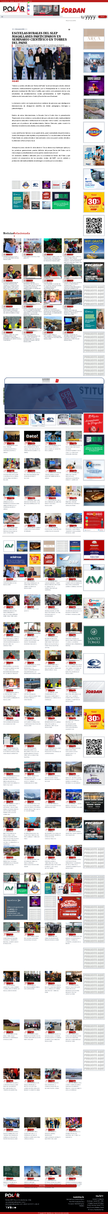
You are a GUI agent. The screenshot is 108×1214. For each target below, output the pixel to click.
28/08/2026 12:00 (32, 746)
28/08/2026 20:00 (10, 280)
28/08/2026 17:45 (10, 332)
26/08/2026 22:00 (11, 1179)
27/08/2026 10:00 (11, 1032)
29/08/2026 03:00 (11, 607)
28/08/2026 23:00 (53, 607)
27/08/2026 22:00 (11, 857)
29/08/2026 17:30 (32, 471)
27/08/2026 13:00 (32, 983)
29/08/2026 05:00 (53, 579)
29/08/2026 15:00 (11, 498)
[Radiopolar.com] (2, 16)
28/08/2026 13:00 (11, 746)
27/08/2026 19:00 (73, 857)
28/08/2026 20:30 (32, 635)
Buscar (103, 16)
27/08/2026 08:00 (53, 1032)
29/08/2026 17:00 (53, 471)
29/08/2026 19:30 (32, 443)
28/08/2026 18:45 (31, 306)
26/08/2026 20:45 (53, 1179)
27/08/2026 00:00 (53, 1130)
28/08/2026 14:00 (73, 718)
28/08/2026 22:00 (51, 254)
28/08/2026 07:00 (73, 774)
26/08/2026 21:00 (32, 1179)
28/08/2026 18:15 (51, 306)
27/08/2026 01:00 (32, 1130)
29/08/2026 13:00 (53, 498)
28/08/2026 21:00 (71, 254)
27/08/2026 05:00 (32, 1081)
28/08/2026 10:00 (11, 774)
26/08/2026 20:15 (73, 1179)
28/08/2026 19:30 (51, 280)
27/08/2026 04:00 (53, 1081)
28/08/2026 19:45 (31, 280)
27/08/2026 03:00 (73, 1081)
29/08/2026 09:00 (53, 526)
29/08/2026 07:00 (10, 254)
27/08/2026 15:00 (53, 934)
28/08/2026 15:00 (71, 332)
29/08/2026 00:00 (31, 254)
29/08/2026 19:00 (53, 443)
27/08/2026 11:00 (73, 983)
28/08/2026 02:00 (11, 830)
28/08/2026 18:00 (71, 306)
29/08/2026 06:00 (32, 579)
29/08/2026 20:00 (11, 443)
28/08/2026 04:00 (53, 802)
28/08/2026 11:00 (73, 746)
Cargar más (42, 1185)
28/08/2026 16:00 (51, 332)
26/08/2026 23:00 (73, 1130)
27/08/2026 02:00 (11, 1130)
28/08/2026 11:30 (53, 746)
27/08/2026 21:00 (32, 857)
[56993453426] (28, 4)
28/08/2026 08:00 (53, 774)
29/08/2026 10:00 (32, 526)
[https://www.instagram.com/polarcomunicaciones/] (28, 11)
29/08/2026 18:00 (11, 471)
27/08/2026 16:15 (11, 934)
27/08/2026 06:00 (11, 1081)
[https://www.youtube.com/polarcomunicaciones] (28, 13)
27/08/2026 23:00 (73, 830)
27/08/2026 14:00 (11, 983)
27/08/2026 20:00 (53, 857)
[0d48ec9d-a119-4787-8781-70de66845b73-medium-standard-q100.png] (14, 12)
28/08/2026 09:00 (32, 774)
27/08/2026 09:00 (32, 1032)
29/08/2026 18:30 (74, 443)
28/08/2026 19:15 (71, 280)
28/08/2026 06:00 (11, 802)
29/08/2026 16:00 (74, 471)
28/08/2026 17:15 (31, 332)
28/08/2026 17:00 (11, 718)
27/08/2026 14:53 (73, 934)
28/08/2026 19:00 (10, 306)
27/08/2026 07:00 (73, 1032)
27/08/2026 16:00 (32, 934)
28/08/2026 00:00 (53, 830)
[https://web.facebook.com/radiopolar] (28, 6)
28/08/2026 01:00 (32, 830)
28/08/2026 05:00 (32, 802)
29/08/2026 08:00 (74, 526)
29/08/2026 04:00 (73, 579)
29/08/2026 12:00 (74, 498)
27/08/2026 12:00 (53, 983)
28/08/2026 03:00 (73, 802)
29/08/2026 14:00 (32, 498)
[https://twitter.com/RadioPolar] (28, 8)
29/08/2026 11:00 (11, 526)
